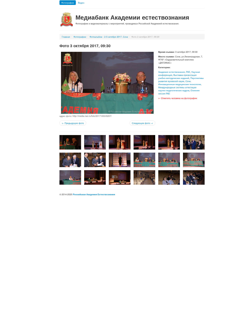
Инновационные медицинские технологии (179, 84)
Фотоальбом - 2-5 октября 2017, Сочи (109, 36)
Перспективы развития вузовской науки (181, 79)
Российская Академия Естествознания (94, 194)
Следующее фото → (142, 123)
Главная (66, 36)
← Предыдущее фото (73, 123)
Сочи (188, 81)
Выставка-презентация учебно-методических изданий (177, 76)
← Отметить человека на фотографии (177, 98)
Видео (81, 2)
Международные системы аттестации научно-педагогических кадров (177, 89)
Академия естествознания (171, 71)
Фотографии (67, 2)
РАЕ (188, 71)
